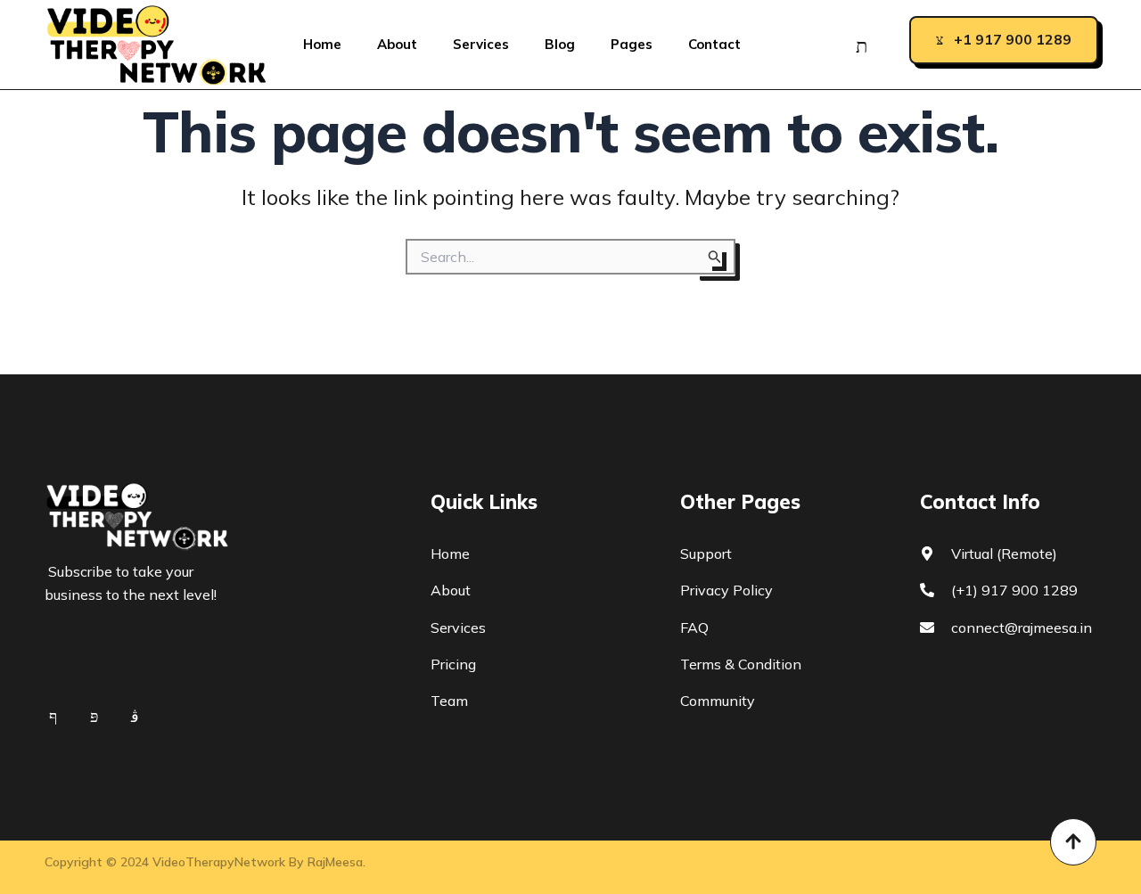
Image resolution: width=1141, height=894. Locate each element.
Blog (560, 44)
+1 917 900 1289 (1012, 39)
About (397, 44)
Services (481, 44)
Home (322, 44)
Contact (714, 44)
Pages (632, 44)
